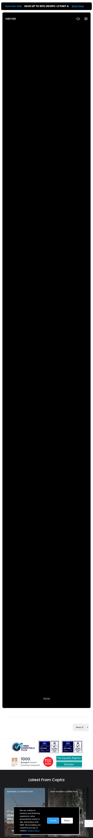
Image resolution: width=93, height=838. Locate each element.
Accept (53, 821)
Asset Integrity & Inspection (63, 791)
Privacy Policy (33, 831)
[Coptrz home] (11, 18)
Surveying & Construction (20, 791)
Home (46, 698)
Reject (67, 821)
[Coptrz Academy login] (78, 18)
